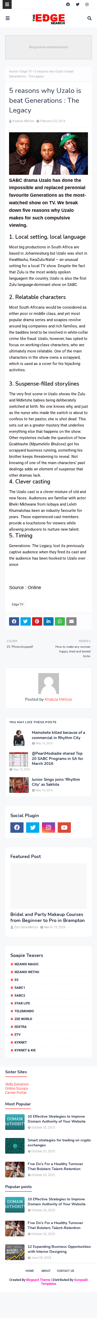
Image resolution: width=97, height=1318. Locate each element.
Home (13, 71)
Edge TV (26, 71)
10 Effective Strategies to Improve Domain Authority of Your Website (57, 1119)
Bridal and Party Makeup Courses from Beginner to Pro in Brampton (47, 918)
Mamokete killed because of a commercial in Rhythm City (58, 735)
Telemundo (24, 1011)
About (46, 1271)
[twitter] (77, 4)
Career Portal (15, 1093)
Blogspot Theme (38, 1280)
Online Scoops (16, 1088)
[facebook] (68, 4)
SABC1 (19, 988)
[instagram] (87, 4)
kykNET (20, 1042)
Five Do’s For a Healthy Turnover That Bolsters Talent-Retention (55, 1166)
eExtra (20, 1027)
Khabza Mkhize (23, 121)
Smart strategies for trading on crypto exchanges (59, 1142)
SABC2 (19, 995)
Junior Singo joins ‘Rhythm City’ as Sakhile (56, 782)
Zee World (23, 1019)
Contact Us (65, 1271)
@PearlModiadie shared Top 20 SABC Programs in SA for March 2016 (57, 758)
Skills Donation (17, 1084)
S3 (16, 980)
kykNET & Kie (25, 1050)
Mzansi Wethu (26, 972)
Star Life (22, 1003)
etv (17, 1035)
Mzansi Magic (26, 964)
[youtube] (64, 827)
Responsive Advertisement (48, 47)
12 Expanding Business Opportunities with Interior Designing (59, 1249)
